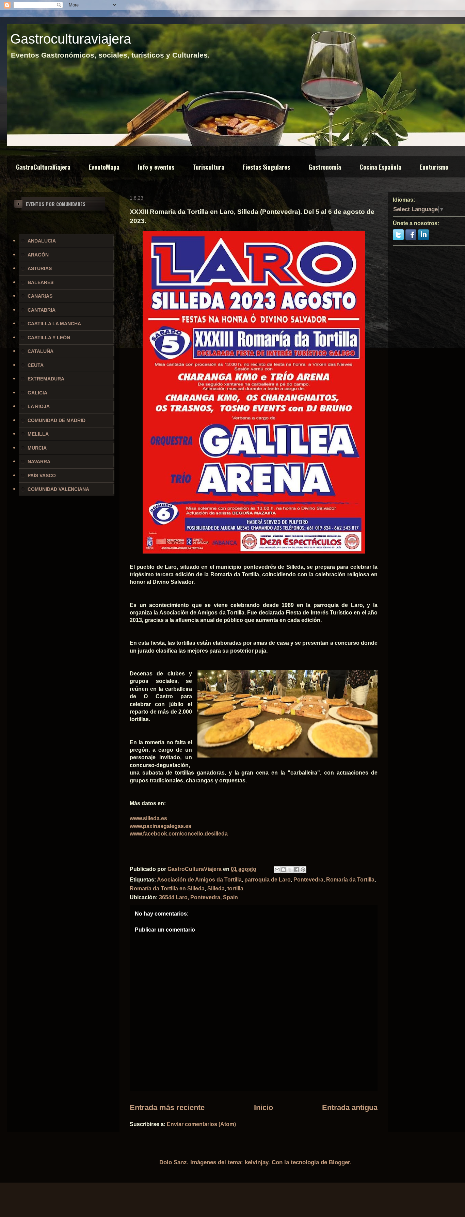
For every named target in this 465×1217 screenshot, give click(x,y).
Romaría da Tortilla (350, 880)
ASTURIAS (40, 268)
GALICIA (37, 392)
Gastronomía (324, 166)
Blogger (339, 1162)
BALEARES (40, 282)
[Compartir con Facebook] (296, 869)
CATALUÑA (40, 351)
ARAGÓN (38, 255)
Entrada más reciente (167, 1107)
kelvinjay (256, 1162)
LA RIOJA (39, 406)
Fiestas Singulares (266, 166)
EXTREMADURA (46, 378)
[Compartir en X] (290, 869)
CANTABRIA (41, 310)
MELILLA (38, 434)
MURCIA (37, 448)
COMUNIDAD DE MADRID (56, 420)
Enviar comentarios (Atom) (201, 1124)
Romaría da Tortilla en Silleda (167, 888)
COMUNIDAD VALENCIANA (58, 489)
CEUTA (36, 365)
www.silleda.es (148, 818)
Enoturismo (434, 166)
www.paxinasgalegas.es (160, 826)
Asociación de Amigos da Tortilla (199, 880)
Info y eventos (156, 166)
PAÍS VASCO (42, 475)
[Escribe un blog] (283, 869)
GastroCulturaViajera (43, 166)
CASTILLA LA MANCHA (54, 323)
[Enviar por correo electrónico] (277, 869)
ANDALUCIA (42, 241)
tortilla (235, 888)
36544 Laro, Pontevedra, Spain (198, 897)
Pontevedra (308, 880)
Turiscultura (208, 166)
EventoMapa (104, 166)
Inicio (263, 1107)
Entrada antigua (350, 1107)
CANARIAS (40, 296)
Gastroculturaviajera (70, 38)
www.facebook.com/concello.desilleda (179, 834)
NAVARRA (39, 461)
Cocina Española (380, 166)
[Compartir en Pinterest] (303, 869)
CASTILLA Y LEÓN (49, 337)
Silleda (216, 888)
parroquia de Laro (267, 880)
